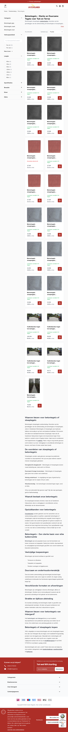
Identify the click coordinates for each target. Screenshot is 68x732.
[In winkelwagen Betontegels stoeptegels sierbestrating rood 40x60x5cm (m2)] (60, 166)
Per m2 (14, 45)
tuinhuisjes (29, 652)
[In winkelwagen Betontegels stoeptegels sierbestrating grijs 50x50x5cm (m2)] (40, 269)
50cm (13, 67)
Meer (62, 26)
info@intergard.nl (50, 641)
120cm (13, 69)
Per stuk (14, 48)
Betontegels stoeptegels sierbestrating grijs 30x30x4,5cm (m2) (33, 225)
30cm (13, 64)
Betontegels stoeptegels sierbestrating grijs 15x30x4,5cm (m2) (53, 225)
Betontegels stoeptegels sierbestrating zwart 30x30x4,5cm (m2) (54, 123)
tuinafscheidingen (48, 649)
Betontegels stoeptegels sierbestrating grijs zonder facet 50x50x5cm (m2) (53, 294)
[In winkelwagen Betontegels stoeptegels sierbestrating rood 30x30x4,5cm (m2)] (60, 200)
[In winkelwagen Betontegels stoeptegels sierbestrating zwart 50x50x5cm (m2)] (60, 64)
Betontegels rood (9, 30)
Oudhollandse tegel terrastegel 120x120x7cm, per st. (34, 328)
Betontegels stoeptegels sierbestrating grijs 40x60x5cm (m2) (53, 259)
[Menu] (65, 714)
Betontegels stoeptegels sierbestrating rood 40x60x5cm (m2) (53, 157)
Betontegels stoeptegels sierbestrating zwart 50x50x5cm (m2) (54, 54)
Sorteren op (44, 32)
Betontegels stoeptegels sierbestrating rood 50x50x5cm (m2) (33, 157)
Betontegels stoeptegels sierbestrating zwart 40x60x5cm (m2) (54, 88)
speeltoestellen (58, 649)
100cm (13, 72)
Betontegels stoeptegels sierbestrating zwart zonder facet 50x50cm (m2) (34, 54)
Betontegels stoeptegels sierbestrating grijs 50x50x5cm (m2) (33, 259)
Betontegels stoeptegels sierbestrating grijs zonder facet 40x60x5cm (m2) (33, 294)
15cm (13, 75)
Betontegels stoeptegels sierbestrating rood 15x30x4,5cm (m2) (33, 191)
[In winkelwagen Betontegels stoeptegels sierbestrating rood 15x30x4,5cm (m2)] (40, 200)
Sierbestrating (12, 11)
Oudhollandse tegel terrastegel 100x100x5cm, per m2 (54, 328)
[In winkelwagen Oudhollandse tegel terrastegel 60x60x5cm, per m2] (60, 371)
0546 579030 (11, 666)
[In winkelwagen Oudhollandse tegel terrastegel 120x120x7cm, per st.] (40, 337)
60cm (13, 61)
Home (5, 11)
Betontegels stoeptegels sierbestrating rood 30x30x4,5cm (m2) (53, 191)
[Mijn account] (60, 6)
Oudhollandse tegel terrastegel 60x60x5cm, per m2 (53, 362)
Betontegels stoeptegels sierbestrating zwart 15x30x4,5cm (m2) (34, 123)
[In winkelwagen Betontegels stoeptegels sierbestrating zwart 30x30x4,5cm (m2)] (60, 132)
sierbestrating (44, 21)
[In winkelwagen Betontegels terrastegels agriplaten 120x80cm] (40, 405)
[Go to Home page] (34, 6)
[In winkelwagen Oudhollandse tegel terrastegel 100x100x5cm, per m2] (60, 337)
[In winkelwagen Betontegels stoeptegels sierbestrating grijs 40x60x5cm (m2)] (60, 269)
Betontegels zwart (9, 26)
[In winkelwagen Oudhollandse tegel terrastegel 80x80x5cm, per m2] (40, 371)
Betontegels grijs (9, 23)
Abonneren (59, 669)
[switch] (62, 726)
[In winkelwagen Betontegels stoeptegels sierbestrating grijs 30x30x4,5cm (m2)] (40, 235)
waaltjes (39, 441)
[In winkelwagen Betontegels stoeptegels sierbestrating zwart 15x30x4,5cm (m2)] (40, 132)
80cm (13, 77)
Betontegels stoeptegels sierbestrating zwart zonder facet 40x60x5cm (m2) (34, 88)
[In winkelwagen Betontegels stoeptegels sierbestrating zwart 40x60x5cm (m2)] (60, 98)
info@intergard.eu (12, 669)
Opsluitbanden (29, 514)
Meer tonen (7, 51)
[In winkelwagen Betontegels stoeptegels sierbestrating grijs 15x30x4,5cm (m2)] (60, 235)
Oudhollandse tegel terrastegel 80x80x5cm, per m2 (33, 362)
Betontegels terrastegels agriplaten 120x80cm (34, 396)
